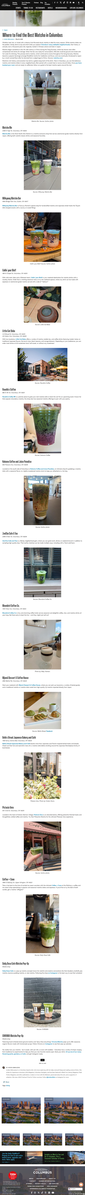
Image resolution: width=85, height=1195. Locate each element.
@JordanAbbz (51, 1077)
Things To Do (28, 8)
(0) (79, 3)
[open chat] (81, 1185)
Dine (42, 1060)
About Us (52, 1178)
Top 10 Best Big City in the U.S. (10, 1181)
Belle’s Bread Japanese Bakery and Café (16, 743)
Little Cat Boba (21, 339)
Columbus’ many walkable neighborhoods (55, 44)
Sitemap (29, 1183)
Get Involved (54, 1183)
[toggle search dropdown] (82, 3)
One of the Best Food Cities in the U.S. (11, 1183)
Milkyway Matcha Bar (9, 206)
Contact (32, 1181)
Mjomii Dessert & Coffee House (29, 685)
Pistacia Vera (38, 815)
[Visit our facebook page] (54, 2)
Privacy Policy (40, 1183)
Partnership (41, 1178)
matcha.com (58, 58)
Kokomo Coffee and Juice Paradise (42, 469)
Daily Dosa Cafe (7, 971)
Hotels (50, 8)
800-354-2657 (12, 1194)
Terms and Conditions (35, 1186)
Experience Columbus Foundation (42, 1188)
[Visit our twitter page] (61, 3)
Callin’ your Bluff (36, 277)
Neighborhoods (61, 8)
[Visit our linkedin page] (70, 2)
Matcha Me (6, 134)
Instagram (48, 1044)
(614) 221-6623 (5, 1194)
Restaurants (40, 8)
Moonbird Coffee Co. (9, 613)
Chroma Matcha (57, 1042)
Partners (36, 3)
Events (18, 8)
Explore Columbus (76, 8)
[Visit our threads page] (67, 3)
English (73, 1189)
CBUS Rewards (52, 1186)
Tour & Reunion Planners (26, 3)
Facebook (49, 731)
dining (8, 1085)
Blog (41, 3)
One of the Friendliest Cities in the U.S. (11, 1184)
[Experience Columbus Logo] (6, 5)
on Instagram (52, 973)
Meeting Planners (15, 3)
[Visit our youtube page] (73, 3)
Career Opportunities (47, 1181)
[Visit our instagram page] (57, 2)
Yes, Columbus (47, 3)
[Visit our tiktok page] (64, 3)
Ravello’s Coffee (8, 397)
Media (31, 1178)
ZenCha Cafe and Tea (9, 541)
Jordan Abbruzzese (9, 39)
